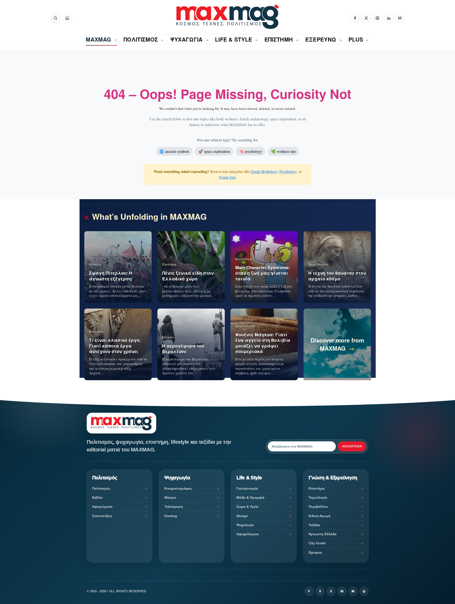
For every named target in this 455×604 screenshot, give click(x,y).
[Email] (399, 18)
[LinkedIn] (388, 18)
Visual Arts (227, 177)
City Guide (317, 543)
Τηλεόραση (173, 506)
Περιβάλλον (318, 506)
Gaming (170, 516)
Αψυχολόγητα (247, 534)
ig (342, 591)
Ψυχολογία (245, 525)
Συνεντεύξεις (102, 516)
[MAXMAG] (227, 16)
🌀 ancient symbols (174, 151)
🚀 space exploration (214, 151)
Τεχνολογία (318, 497)
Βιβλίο (97, 497)
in (353, 591)
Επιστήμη (317, 488)
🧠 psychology (250, 151)
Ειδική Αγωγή (319, 516)
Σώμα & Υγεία (247, 506)
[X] (366, 18)
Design (242, 516)
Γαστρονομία (247, 488)
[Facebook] (354, 18)
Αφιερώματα (102, 506)
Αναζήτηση (352, 446)
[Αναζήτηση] (55, 18)
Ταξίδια (314, 525)
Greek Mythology (264, 171)
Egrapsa (315, 552)
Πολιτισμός (101, 488)
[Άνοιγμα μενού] (67, 18)
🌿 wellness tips (283, 151)
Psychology (288, 171)
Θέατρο (170, 497)
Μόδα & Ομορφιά (250, 497)
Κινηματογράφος (178, 488)
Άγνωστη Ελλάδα (323, 534)
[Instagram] (377, 18)
